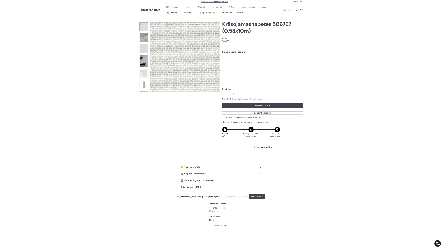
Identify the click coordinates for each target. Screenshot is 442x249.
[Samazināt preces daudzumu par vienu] (224, 93)
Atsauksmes (227, 13)
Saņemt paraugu (262, 112)
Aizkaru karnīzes (248, 7)
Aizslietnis (188, 13)
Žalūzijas (263, 7)
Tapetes (188, 7)
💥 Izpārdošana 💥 (207, 13)
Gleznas (201, 7)
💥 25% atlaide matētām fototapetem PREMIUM (214, 2)
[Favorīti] (295, 10)
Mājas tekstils (172, 13)
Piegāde (240, 99)
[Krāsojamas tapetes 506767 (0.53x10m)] (262, 62)
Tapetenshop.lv (149, 10)
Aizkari (232, 7)
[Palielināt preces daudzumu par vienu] (233, 93)
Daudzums (226, 89)
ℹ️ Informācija (172, 7)
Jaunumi (240, 13)
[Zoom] (185, 57)
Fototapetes (217, 7)
